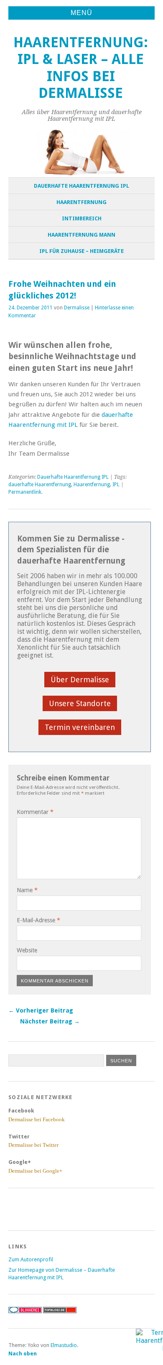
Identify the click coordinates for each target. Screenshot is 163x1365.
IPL (116, 484)
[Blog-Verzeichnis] (25, 1311)
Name (27, 890)
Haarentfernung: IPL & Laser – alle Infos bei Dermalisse (80, 67)
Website (27, 950)
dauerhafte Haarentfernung (39, 484)
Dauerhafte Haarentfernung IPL (81, 186)
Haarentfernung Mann (81, 235)
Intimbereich (82, 218)
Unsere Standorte (80, 703)
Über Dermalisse (80, 679)
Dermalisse (76, 308)
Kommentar (35, 812)
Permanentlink (24, 492)
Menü (81, 12)
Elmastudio (64, 1345)
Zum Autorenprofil (30, 1259)
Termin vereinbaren (80, 727)
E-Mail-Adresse (38, 920)
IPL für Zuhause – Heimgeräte (81, 251)
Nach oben (22, 1353)
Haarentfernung (81, 202)
